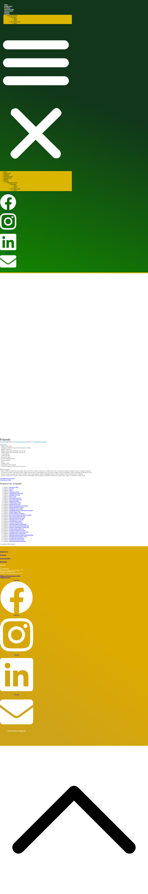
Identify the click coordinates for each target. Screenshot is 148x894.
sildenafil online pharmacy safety (18, 536)
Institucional (8, 6)
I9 (24, 731)
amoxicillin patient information (17, 541)
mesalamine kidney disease (16, 507)
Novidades (3, 562)
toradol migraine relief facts (16, 529)
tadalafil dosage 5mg (14, 512)
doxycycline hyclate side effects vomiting (20, 515)
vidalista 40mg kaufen (15, 502)
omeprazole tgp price (14, 504)
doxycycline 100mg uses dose (17, 516)
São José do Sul (15, 21)
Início (6, 4)
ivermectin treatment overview (17, 530)
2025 (15, 18)
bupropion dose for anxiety (16, 519)
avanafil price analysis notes (16, 539)
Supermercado (9, 9)
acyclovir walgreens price (16, 522)
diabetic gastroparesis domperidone (18, 505)
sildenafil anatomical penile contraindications (21, 535)
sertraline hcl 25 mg (14, 495)
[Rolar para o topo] (74, 893)
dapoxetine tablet (13, 487)
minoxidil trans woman (15, 521)
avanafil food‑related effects (16, 538)
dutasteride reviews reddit (16, 509)
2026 (15, 20)
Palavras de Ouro (12, 15)
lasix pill (11, 489)
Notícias (7, 12)
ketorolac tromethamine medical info (19, 527)
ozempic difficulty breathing (16, 513)
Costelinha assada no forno (7, 478)
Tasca (21, 731)
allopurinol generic (14, 492)
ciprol (10, 490)
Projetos (7, 14)
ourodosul (5, 442)
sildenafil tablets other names (17, 518)
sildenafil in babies (14, 501)
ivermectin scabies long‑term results (18, 532)
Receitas (36, 442)
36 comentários (43, 442)
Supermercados (5, 558)
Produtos (7, 8)
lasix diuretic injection (15, 498)
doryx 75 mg (12, 496)
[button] (36, 97)
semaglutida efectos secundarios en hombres (21, 510)
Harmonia (13, 17)
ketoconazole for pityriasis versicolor (19, 526)
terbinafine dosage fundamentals (18, 524)
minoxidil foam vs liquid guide (17, 533)
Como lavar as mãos (5, 480)
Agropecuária (8, 11)
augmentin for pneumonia (16, 493)
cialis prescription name (15, 499)
